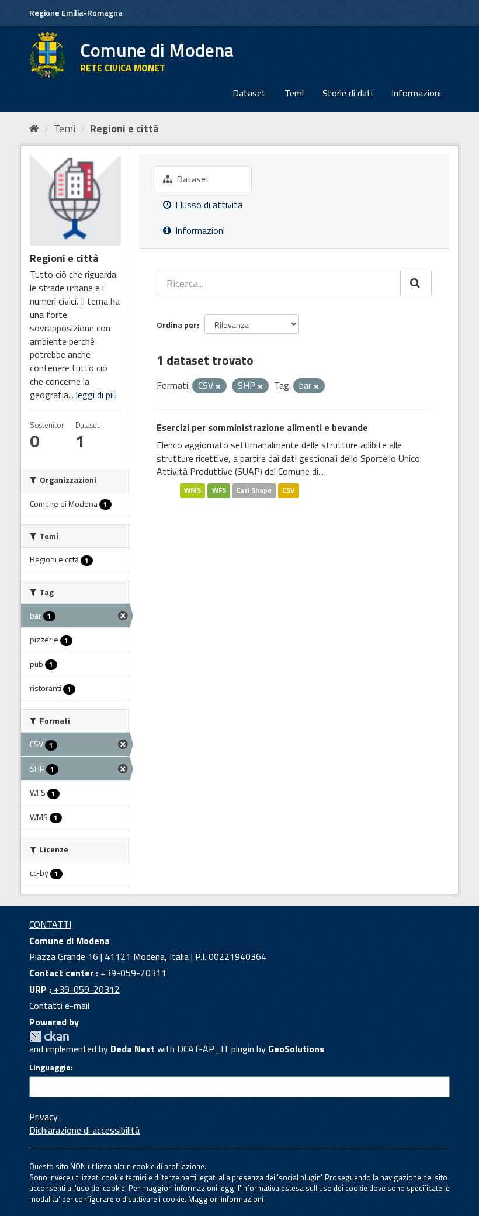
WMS (192, 490)
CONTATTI (50, 924)
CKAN (49, 1036)
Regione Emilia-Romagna (76, 12)
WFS (219, 490)
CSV (288, 490)
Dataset (249, 93)
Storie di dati (347, 93)
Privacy (43, 1117)
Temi (294, 93)
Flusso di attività (207, 205)
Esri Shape (254, 490)
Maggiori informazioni (225, 1199)
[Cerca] (416, 283)
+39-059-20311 (132, 973)
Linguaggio (50, 1067)
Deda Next (132, 1049)
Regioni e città (124, 128)
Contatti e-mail (59, 1006)
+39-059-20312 (85, 989)
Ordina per (177, 325)
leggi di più (96, 395)
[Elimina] (218, 386)
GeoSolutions (296, 1049)
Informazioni (416, 93)
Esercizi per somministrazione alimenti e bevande (262, 427)
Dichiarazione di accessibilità (84, 1130)
